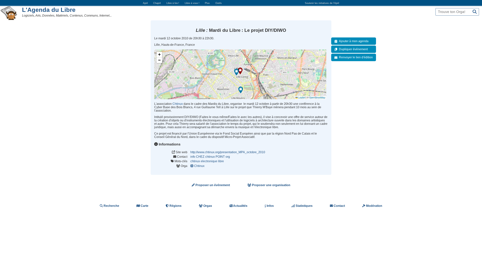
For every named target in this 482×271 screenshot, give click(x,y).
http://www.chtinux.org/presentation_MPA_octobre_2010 (227, 152)
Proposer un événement (212, 185)
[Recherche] (475, 12)
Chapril (157, 3)
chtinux (195, 161)
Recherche (111, 205)
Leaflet (301, 97)
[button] (240, 71)
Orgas (207, 205)
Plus (207, 3)
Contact (339, 205)
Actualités (240, 205)
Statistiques (304, 205)
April (145, 3)
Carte (144, 205)
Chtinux (177, 103)
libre (221, 161)
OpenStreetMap (317, 97)
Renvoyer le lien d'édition (356, 57)
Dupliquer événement (353, 49)
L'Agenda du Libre (49, 9)
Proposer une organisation (270, 185)
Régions (175, 205)
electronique (209, 161)
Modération (373, 205)
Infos (270, 205)
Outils (218, 3)
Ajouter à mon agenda (353, 41)
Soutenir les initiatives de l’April (322, 3)
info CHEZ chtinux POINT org (210, 156)
